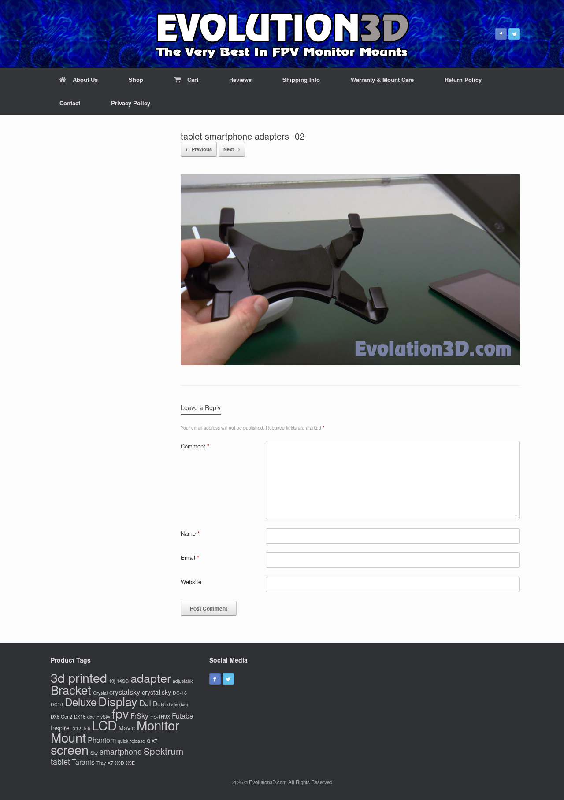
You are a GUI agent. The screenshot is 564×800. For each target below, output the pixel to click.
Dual (159, 703)
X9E (130, 762)
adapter (150, 677)
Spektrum (163, 750)
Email (190, 557)
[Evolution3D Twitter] (514, 34)
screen (70, 749)
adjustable (183, 681)
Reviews (240, 79)
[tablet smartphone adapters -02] (350, 362)
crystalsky (124, 691)
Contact (69, 103)
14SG (123, 681)
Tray (101, 762)
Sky (94, 752)
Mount (68, 737)
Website (191, 582)
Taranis (83, 761)
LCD (104, 724)
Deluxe (80, 701)
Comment (195, 446)
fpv (120, 713)
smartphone (121, 751)
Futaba (182, 715)
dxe (91, 716)
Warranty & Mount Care (382, 79)
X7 (110, 762)
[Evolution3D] (282, 34)
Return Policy (463, 79)
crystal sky (156, 692)
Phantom (102, 739)
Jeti (86, 728)
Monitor (158, 724)
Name (190, 533)
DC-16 (180, 692)
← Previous (199, 149)
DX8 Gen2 (61, 716)
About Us (85, 79)
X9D (119, 762)
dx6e (172, 704)
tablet (60, 761)
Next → (231, 149)
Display (117, 701)
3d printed (79, 677)
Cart (192, 79)
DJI (145, 702)
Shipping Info (301, 79)
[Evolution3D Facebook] (501, 34)
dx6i (183, 704)
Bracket (71, 689)
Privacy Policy (130, 103)
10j (112, 681)
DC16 (57, 704)
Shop (136, 79)
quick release (131, 740)
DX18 (79, 716)
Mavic (127, 727)
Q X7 (152, 740)
